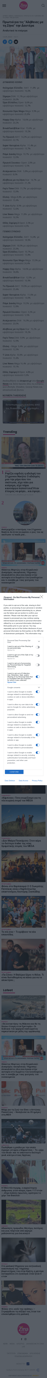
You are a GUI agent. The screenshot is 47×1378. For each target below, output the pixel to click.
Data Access (23, 781)
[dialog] (23, 689)
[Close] (42, 597)
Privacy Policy (37, 781)
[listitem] (23, 641)
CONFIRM (14, 772)
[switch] (38, 647)
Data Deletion (10, 781)
